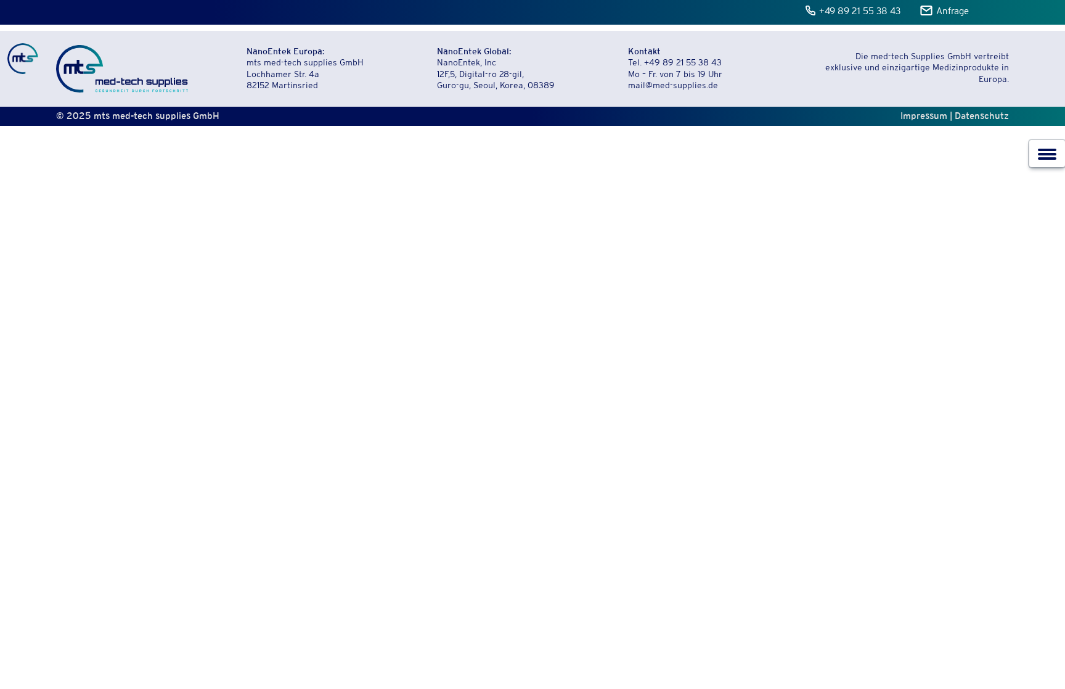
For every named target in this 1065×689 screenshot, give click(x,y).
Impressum (923, 115)
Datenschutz (982, 115)
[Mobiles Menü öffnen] (1047, 154)
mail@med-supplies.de (673, 86)
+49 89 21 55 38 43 (860, 12)
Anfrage (952, 12)
